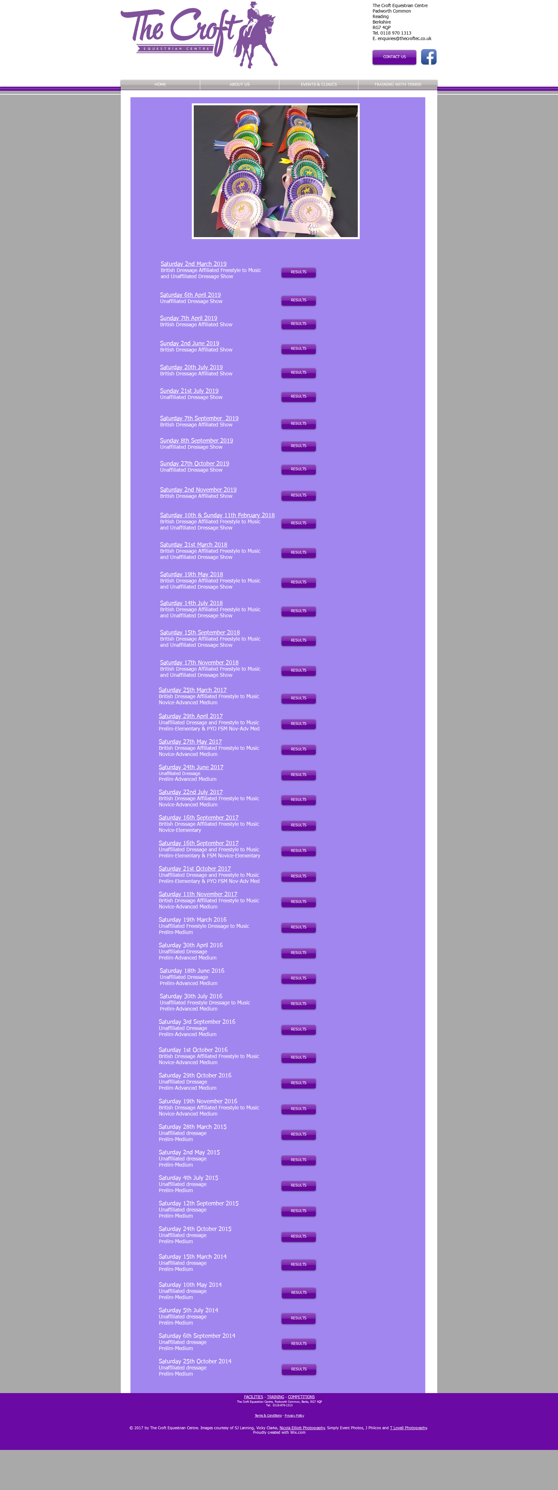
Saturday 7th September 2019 (199, 419)
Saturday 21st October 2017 (195, 869)
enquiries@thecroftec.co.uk (404, 39)
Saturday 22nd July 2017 (191, 792)
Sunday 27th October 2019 (194, 464)
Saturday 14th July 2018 (191, 603)
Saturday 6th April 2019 (190, 295)
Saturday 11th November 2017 (198, 894)
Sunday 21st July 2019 (189, 391)
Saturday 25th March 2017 (193, 690)
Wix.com (297, 1433)
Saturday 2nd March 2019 (194, 264)
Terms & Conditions (268, 1415)
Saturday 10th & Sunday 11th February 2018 (217, 516)
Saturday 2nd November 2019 (198, 490)
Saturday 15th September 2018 (200, 633)
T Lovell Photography (408, 1428)
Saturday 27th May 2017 (190, 742)
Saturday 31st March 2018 (193, 545)
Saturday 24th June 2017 (191, 768)
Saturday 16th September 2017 (199, 818)
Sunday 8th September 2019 (196, 441)
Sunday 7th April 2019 (188, 318)
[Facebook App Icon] (429, 57)
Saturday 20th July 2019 (191, 368)
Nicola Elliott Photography (302, 1428)
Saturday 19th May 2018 (191, 575)
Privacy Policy (294, 1415)
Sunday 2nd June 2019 (189, 344)
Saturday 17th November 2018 (199, 663)
